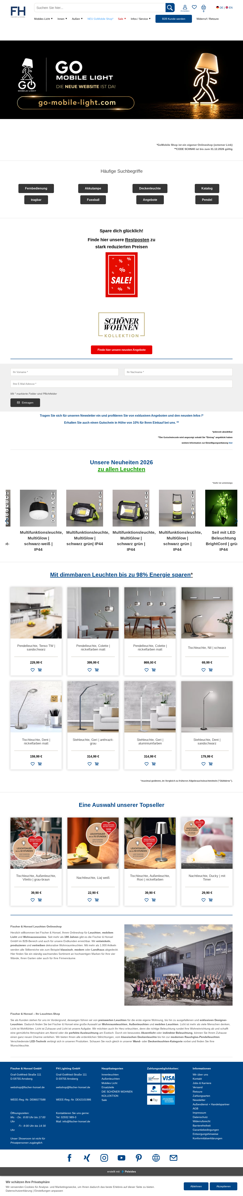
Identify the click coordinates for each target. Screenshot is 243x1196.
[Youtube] (121, 1158)
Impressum (199, 1112)
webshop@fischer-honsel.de (27, 1087)
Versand (198, 1087)
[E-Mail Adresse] (173, 1158)
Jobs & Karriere (202, 1083)
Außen (76, 18)
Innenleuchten (110, 1074)
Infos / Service (139, 18)
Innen (61, 18)
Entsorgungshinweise (205, 1133)
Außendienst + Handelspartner (211, 1104)
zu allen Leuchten (121, 469)
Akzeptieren (223, 1186)
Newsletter (199, 1099)
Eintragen (27, 402)
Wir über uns (200, 1074)
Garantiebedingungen (206, 1129)
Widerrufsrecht (201, 1121)
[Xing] (87, 1158)
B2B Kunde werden (173, 18)
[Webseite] (156, 1158)
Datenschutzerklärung (19, 1190)
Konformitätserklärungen (207, 1138)
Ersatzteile (108, 1087)
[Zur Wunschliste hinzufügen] (33, 670)
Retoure (197, 1091)
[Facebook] (69, 1158)
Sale (120, 18)
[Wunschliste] (194, 8)
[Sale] (122, 274)
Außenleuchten (111, 1078)
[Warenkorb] (203, 8)
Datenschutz (200, 1117)
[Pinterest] (139, 1158)
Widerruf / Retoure (207, 18)
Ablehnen (196, 1186)
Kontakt (197, 1078)
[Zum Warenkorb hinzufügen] (40, 670)
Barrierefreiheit (202, 1125)
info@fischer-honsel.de (76, 1121)
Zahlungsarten (201, 1095)
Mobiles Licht (42, 18)
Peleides (130, 1171)
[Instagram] (104, 1158)
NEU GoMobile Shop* (100, 18)
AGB (195, 1108)
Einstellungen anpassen (48, 1190)
